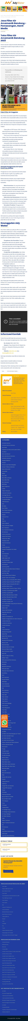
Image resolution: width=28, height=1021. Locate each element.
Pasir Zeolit (4, 893)
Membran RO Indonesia (7, 640)
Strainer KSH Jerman (6, 777)
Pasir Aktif (4, 694)
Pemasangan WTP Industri (7, 932)
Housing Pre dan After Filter (7, 983)
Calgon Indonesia (6, 490)
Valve (3, 921)
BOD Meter (4, 484)
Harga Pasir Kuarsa (6, 536)
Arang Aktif (4, 471)
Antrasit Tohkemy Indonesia (8, 467)
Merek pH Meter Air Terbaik (8, 647)
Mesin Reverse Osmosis (7, 914)
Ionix (3, 551)
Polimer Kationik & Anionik (7, 930)
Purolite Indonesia (6, 755)
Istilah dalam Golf (6, 558)
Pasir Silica (4, 709)
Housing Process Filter (6, 979)
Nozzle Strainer (5, 679)
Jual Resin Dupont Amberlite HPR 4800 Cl (11, 581)
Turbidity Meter (5, 807)
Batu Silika (4, 475)
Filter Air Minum (5, 523)
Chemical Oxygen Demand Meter (8, 1002)
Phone (4, 431)
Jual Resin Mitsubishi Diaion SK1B (9, 597)
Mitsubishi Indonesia (6, 666)
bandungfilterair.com (8, 353)
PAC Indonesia (5, 690)
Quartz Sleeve (5, 757)
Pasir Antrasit (5, 696)
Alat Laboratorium (6, 454)
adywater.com (13, 351)
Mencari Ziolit (5, 642)
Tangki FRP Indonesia (7, 788)
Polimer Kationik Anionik (7, 744)
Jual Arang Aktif (5, 566)
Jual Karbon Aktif (6, 571)
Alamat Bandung (7, 395)
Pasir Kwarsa (5, 705)
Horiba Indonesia (6, 547)
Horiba (3, 545)
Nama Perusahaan (7, 390)
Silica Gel (4, 770)
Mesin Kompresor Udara (7, 651)
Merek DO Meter (5, 644)
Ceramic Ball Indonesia (7, 497)
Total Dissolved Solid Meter (7, 995)
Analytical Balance (6, 460)
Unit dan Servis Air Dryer (7, 953)
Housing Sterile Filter (6, 981)
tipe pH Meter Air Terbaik (7, 796)
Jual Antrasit (5, 564)
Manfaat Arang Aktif (6, 631)
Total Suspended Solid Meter (8, 998)
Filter (3, 519)
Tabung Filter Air (5, 781)
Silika (3, 775)
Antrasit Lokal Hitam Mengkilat (9, 464)
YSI (2, 824)
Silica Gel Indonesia (6, 772)
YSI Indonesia (5, 827)
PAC (3, 688)
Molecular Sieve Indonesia (8, 670)
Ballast (3, 473)
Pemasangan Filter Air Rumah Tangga (9, 935)
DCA (3, 503)
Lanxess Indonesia (6, 621)
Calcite (3, 488)
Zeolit (3, 829)
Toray (3, 803)
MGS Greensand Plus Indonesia (9, 660)
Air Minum (4, 451)
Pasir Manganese (6, 707)
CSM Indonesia (5, 501)
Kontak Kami (8, 871)
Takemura (4, 783)
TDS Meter (4, 792)
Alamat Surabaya (7, 423)
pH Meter (4, 731)
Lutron (3, 627)
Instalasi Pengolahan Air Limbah (9, 549)
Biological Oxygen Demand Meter (8, 1000)
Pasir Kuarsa (5, 701)
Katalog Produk (6, 849)
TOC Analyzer (5, 801)
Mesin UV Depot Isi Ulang (7, 655)
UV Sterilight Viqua (6, 809)
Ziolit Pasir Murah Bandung (8, 835)
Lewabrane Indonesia (7, 623)
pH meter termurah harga (8, 740)
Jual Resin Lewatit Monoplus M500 (9, 590)
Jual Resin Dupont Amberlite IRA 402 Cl (10, 584)
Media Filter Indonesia (7, 636)
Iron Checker (5, 555)
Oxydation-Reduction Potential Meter (9, 1009)
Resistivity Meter (5, 768)
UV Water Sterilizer (6, 816)
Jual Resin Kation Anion (7, 586)
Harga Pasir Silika (6, 538)
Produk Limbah (5, 751)
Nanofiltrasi (4, 673)
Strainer (3, 918)
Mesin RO (4, 653)
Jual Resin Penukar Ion (7, 599)
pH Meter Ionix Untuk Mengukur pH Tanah (11, 733)
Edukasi (4, 514)
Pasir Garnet (5, 699)
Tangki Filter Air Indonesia (8, 785)
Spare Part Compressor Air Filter (8, 972)
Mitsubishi (4, 664)
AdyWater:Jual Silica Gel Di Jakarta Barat (11, 449)
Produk (3, 749)
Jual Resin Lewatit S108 (7, 592)
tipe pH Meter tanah (6, 798)
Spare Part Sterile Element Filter (8, 965)
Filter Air (4, 521)
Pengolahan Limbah (6, 729)
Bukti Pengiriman (6, 486)
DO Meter (4, 506)
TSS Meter (4, 805)
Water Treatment (6, 820)
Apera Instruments (6, 469)
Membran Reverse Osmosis (7, 911)
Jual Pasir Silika (5, 573)
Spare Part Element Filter (7, 963)
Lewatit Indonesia (6, 625)
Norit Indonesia (5, 677)
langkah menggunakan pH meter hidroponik (12, 618)
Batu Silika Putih (5, 480)
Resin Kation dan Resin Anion (8, 766)
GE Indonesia (5, 532)
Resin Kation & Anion (6, 890)
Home (2, 15)
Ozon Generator (5, 683)
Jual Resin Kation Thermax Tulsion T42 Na (11, 588)
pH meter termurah (6, 738)
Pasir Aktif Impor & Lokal (7, 897)
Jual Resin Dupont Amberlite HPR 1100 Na (11, 579)
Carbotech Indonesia (6, 493)
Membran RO (5, 638)
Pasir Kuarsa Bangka (6, 703)
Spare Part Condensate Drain (8, 969)
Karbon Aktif (5, 607)
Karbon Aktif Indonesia (7, 610)
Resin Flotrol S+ (5, 759)
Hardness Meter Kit (6, 1011)
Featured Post (5, 516)
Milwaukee (4, 662)
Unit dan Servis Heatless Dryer (8, 956)
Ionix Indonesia (5, 553)
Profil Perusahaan (7, 844)
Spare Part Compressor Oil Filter (8, 974)
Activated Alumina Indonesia (8, 445)
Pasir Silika (4, 712)
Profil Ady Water (6, 753)
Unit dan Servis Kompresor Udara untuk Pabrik (11, 951)
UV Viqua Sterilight (6, 814)
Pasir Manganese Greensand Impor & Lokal (10, 895)
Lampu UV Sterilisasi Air (7, 616)
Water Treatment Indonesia (8, 822)
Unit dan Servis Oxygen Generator (8, 958)
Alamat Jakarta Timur (8, 403)
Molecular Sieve (5, 668)
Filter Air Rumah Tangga (8, 15)
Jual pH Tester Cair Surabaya (8, 577)
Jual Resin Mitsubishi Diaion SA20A (9, 594)
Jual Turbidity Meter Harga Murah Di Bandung (12, 603)
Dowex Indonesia (6, 512)
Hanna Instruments (6, 534)
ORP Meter (4, 681)
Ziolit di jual (4, 833)
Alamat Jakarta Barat (8, 412)
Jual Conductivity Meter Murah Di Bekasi (11, 568)
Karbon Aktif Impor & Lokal (7, 888)
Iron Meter (4, 1004)
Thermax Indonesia (6, 794)
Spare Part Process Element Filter (8, 967)
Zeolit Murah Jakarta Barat (8, 831)
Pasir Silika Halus (6, 714)
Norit (3, 675)
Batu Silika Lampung (6, 477)
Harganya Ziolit (5, 540)
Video (3, 818)
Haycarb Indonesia (6, 542)
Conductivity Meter (6, 499)
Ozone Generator (6, 686)
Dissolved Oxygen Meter (7, 993)
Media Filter (4, 634)
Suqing (3, 779)
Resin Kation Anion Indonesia (8, 764)
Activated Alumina (6, 443)
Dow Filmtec (5, 508)
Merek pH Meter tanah (7, 649)
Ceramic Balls (5, 949)
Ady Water (4, 447)
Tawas (3, 790)
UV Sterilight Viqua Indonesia (8, 811)
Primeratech (4, 746)
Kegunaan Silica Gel (6, 612)
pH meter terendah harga (8, 735)
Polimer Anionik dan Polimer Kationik (10, 742)
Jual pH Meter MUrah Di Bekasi (9, 575)
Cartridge (4, 923)
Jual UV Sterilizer (6, 605)
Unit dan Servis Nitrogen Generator (9, 960)
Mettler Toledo (5, 657)
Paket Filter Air (5, 692)
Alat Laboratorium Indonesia (8, 456)
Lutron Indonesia (6, 629)
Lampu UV (4, 614)
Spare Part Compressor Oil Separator (9, 976)
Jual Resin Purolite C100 (7, 601)
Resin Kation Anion (6, 762)
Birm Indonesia (5, 482)
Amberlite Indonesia (6, 458)
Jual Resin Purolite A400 (7, 562)
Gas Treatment (5, 527)
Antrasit (4, 462)
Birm (3, 904)
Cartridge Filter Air (6, 495)
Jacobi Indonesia (5, 560)
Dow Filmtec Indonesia (7, 510)
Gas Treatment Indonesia (7, 529)
